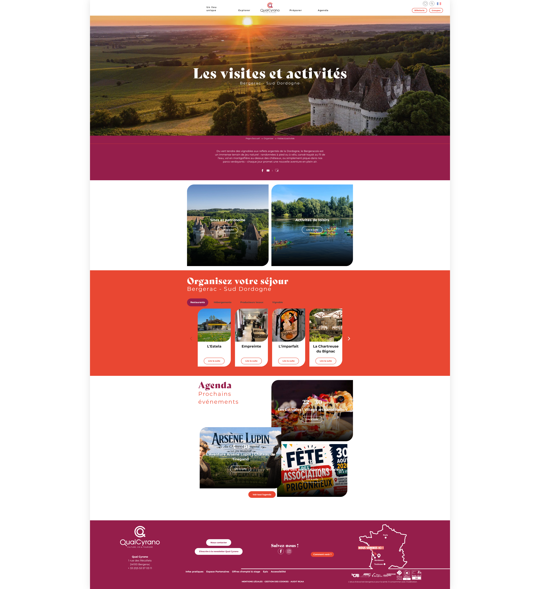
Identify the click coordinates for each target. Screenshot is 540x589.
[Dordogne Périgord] (389, 575)
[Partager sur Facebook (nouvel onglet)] (262, 171)
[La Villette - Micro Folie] (416, 575)
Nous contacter (219, 542)
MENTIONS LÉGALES (252, 581)
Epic (265, 571)
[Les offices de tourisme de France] (399, 575)
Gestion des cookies (277, 581)
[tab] (197, 302)
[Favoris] (425, 3)
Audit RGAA (297, 581)
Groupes (436, 10)
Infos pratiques (194, 571)
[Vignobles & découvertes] (407, 575)
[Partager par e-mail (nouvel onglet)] (268, 171)
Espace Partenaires (217, 571)
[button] (432, 3)
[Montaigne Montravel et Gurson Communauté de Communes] (365, 575)
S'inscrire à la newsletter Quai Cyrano (218, 551)
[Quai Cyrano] (270, 8)
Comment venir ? (322, 554)
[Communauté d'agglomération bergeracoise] (355, 575)
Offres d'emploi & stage (246, 571)
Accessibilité (278, 571)
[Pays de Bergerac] (377, 575)
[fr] (439, 3)
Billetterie (419, 10)
